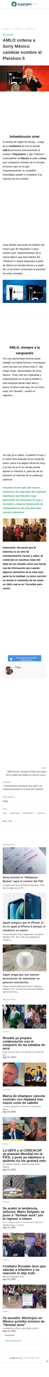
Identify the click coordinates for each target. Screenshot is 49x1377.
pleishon (41, 813)
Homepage (7, 29)
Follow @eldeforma (13, 1341)
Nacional (7, 1089)
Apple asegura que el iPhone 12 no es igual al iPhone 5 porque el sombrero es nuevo (24, 926)
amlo (5, 813)
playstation (15, 813)
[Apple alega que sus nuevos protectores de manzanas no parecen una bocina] (24, 958)
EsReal (6, 1144)
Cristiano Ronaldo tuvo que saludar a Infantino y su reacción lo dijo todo (24, 1269)
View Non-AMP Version (31, 1358)
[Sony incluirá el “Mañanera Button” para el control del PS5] (24, 860)
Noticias (18, 29)
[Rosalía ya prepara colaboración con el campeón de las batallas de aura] (24, 1017)
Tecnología (31, 29)
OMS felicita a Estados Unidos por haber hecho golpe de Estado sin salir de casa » (26, 773)
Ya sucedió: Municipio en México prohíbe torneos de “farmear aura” (24, 1321)
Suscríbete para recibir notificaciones (26, 659)
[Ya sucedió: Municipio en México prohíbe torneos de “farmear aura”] (24, 1296)
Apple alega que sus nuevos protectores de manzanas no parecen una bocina (21, 978)
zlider (6, 1031)
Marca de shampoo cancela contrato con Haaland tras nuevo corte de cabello (24, 1099)
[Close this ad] (47, 1361)
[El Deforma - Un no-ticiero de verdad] (24, 4)
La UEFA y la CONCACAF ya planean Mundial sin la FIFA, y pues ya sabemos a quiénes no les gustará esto (24, 1156)
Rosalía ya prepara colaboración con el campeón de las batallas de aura (24, 1043)
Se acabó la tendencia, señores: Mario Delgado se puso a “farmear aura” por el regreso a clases (23, 1213)
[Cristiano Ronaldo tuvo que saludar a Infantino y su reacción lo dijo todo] (24, 1245)
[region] (24, 15)
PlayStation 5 (29, 813)
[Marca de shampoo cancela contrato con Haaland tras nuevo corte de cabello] (24, 1074)
